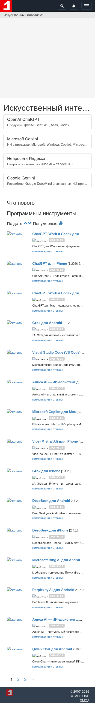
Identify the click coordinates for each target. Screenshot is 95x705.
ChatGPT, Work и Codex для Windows (63, 234)
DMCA (84, 700)
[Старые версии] (30, 223)
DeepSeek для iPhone (50, 530)
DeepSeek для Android (51, 501)
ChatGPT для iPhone (49, 263)
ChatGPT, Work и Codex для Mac (59, 293)
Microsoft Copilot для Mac (54, 412)
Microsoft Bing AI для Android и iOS (62, 560)
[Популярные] (61, 223)
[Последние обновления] (26, 223)
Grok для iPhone (46, 471)
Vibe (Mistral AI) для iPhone (55, 441)
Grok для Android (47, 323)
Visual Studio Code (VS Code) (56, 352)
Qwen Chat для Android (52, 649)
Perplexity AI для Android (53, 590)
